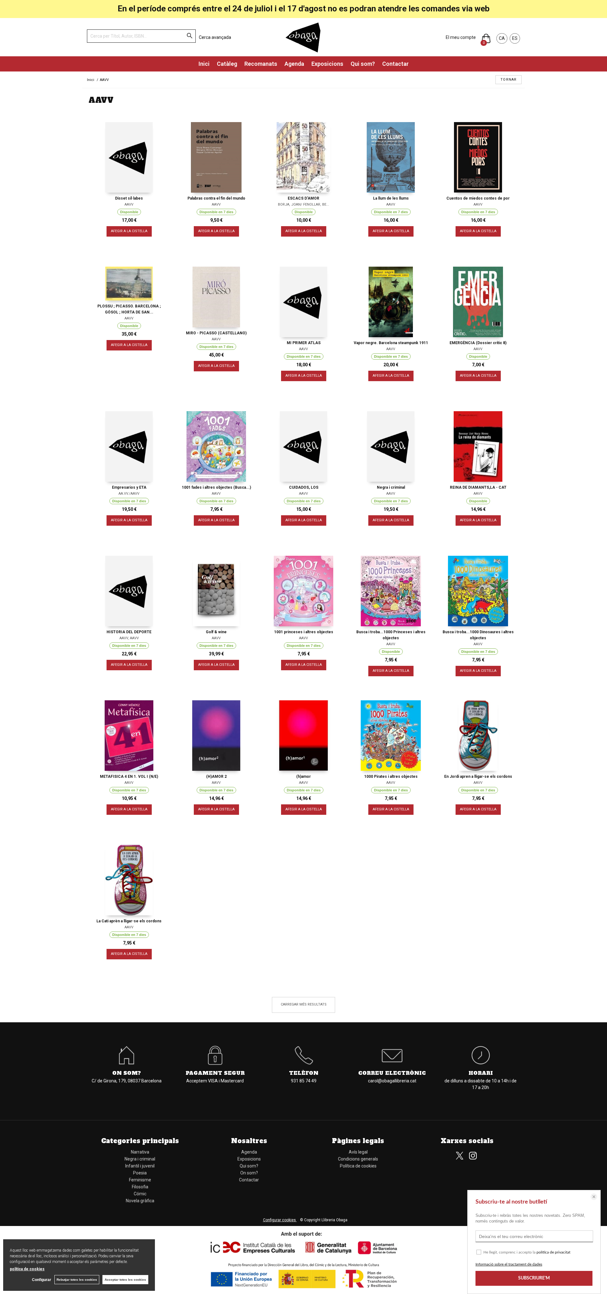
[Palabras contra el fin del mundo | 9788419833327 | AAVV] (216, 157)
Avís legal (358, 1152)
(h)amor (303, 776)
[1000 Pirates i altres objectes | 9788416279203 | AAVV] (390, 735)
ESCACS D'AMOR (303, 198)
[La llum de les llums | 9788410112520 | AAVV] (390, 157)
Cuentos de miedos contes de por (478, 198)
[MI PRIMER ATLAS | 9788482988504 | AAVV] (303, 302)
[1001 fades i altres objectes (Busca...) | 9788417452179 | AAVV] (216, 446)
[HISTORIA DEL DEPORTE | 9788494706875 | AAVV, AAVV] (129, 591)
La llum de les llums (391, 198)
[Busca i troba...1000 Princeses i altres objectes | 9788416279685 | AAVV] (390, 591)
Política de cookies (358, 1165)
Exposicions (327, 63)
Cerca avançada (215, 37)
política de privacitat (553, 1252)
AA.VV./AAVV (129, 494)
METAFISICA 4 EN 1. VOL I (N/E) (129, 776)
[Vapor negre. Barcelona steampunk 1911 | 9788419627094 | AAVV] (390, 302)
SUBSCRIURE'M (534, 1278)
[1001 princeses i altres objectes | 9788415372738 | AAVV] (303, 591)
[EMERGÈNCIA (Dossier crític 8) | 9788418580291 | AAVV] (478, 302)
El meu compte (461, 37)
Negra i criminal (391, 487)
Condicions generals (358, 1158)
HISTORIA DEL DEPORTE (129, 632)
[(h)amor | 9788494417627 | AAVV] (303, 735)
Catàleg (227, 63)
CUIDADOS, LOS (303, 487)
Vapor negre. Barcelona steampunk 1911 (391, 343)
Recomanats (260, 63)
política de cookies (27, 1269)
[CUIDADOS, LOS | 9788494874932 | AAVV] (303, 446)
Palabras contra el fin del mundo (216, 198)
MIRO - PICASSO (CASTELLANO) (216, 333)
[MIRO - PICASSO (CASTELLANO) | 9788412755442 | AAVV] (216, 297)
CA (502, 38)
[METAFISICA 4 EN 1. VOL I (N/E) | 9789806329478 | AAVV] (129, 735)
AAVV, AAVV (129, 638)
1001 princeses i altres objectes (303, 632)
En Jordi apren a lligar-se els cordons (478, 776)
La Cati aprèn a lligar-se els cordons (129, 921)
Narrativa (140, 1152)
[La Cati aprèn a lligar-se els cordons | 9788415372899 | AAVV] (129, 880)
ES (515, 38)
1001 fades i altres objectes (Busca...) (216, 487)
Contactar (395, 63)
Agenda (294, 63)
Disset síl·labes (129, 198)
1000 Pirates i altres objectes (391, 776)
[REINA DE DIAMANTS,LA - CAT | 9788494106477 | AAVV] (478, 446)
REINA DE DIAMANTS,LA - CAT (478, 487)
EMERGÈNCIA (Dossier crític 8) (478, 343)
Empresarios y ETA (129, 487)
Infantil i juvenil (140, 1165)
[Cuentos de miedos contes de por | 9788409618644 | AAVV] (478, 157)
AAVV (129, 204)
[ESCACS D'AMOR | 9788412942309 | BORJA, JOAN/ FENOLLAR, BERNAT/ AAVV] (303, 157)
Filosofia (140, 1186)
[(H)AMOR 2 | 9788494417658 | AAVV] (216, 735)
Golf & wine (216, 632)
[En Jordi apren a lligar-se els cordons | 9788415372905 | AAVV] (478, 735)
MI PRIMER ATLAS (304, 343)
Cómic (140, 1193)
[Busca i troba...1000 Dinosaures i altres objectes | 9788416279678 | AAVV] (478, 591)
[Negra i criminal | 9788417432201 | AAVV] (390, 446)
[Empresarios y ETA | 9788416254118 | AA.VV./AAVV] (129, 446)
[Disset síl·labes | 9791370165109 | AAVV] (129, 157)
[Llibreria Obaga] (303, 37)
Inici (204, 63)
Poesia (140, 1172)
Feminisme (140, 1179)
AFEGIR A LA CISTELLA (129, 231)
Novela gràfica (140, 1200)
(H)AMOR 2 (216, 776)
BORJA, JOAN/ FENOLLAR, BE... (303, 204)
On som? (249, 1172)
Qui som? (363, 63)
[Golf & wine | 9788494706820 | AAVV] (216, 591)
